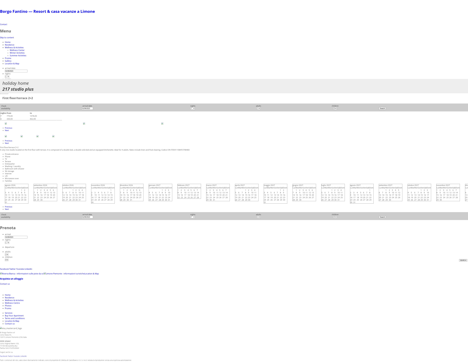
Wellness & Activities (14, 47)
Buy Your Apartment (14, 315)
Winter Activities (17, 53)
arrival (8, 234)
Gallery (8, 61)
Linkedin (28, 269)
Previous (8, 128)
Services (8, 313)
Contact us (5, 284)
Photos (8, 305)
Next (7, 130)
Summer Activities (18, 55)
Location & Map (12, 63)
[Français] (16, 289)
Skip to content (7, 37)
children (8, 257)
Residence (9, 44)
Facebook (4, 269)
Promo (8, 58)
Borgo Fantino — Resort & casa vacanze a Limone (47, 11)
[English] (11, 289)
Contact (3, 24)
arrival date (10, 68)
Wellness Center (17, 50)
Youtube (20, 269)
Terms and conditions (15, 318)
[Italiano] (7, 289)
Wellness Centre (12, 303)
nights (8, 73)
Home (7, 42)
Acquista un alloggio (11, 278)
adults (8, 251)
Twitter (12, 269)
